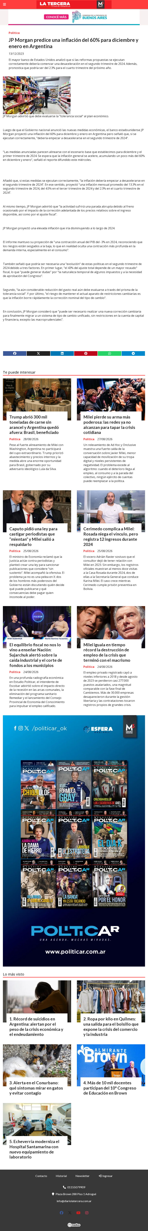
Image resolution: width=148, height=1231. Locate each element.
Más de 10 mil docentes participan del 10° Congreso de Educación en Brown (109, 1088)
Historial (61, 1176)
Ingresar (107, 1176)
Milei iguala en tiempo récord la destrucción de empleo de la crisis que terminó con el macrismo (106, 652)
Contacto (41, 1176)
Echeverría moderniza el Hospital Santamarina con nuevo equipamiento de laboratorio (34, 1149)
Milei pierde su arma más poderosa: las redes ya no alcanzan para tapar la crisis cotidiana (109, 424)
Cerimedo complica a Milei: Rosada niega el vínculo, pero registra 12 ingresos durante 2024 (110, 536)
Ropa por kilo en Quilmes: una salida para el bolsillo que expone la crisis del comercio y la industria (111, 1026)
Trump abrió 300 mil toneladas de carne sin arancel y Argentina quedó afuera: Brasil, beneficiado (34, 424)
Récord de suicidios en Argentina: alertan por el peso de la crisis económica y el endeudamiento (36, 1026)
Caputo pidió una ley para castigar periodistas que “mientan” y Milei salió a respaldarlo (33, 536)
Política (14, 33)
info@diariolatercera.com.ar (74, 1201)
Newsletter (82, 1176)
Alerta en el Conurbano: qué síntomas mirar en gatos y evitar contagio (36, 1088)
